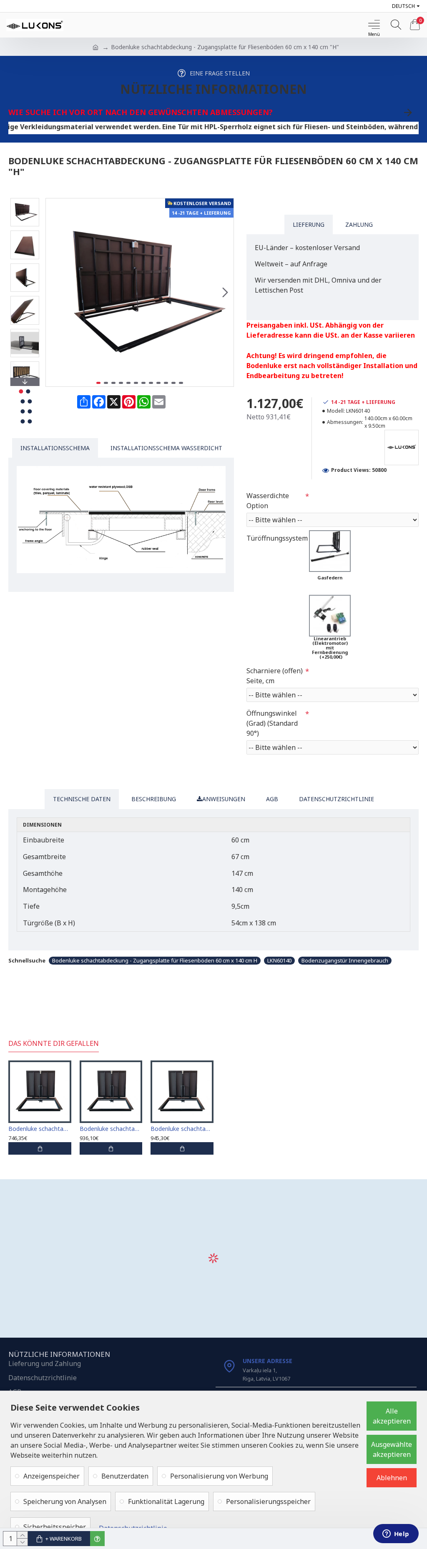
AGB (272, 799)
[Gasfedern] (330, 551)
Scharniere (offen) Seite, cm (274, 675)
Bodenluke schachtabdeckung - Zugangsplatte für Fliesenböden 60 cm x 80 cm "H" (182, 1129)
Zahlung (359, 224)
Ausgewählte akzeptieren (391, 1449)
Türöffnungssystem (277, 538)
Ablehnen (392, 1477)
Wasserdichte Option (267, 500)
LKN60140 (279, 960)
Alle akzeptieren (392, 1416)
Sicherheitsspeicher (54, 1526)
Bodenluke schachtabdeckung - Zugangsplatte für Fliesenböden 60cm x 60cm (39, 1129)
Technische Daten (82, 799)
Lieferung (308, 224)
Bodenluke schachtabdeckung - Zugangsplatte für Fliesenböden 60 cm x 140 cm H (154, 960)
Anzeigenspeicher (51, 1476)
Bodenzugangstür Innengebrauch (344, 960)
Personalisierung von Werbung (219, 1476)
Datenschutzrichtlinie (336, 799)
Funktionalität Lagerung (166, 1501)
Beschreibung (153, 799)
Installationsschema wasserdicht (166, 448)
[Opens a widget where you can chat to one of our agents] (396, 1534)
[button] (54, 292)
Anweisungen (223, 799)
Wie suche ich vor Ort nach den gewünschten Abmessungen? (140, 112)
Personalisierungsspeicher (268, 1501)
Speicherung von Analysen (64, 1501)
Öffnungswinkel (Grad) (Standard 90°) (272, 723)
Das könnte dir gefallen (53, 1043)
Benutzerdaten (124, 1476)
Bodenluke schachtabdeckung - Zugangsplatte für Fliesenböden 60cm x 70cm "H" (111, 1129)
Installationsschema (55, 448)
